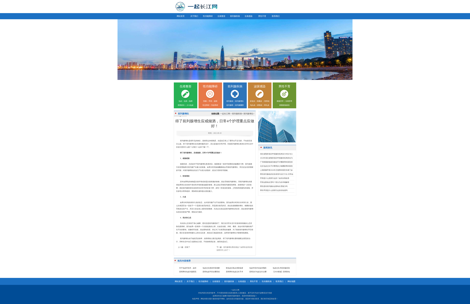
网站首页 (181, 16)
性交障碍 (206, 105)
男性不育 (262, 16)
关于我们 (194, 16)
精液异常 (280, 101)
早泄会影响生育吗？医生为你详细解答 (274, 182)
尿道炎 (252, 101)
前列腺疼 (229, 105)
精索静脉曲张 (284, 105)
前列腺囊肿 (239, 105)
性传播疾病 (267, 281)
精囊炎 (260, 101)
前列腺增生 (239, 101)
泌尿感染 (260, 86)
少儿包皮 (190, 105)
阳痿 (205, 101)
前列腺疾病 (235, 16)
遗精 (215, 101)
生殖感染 (249, 16)
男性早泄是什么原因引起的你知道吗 (274, 190)
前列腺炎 (229, 101)
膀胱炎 (259, 105)
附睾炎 (267, 101)
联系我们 (276, 16)
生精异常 (288, 101)
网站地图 (291, 281)
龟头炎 (252, 105)
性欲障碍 (214, 105)
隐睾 (191, 101)
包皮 (180, 101)
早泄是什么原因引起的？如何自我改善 (274, 178)
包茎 (185, 101)
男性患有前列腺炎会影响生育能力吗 (274, 186)
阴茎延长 (181, 105)
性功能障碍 (208, 16)
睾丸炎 (266, 105)
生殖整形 (221, 16)
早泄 (210, 101)
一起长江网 (225, 113)
